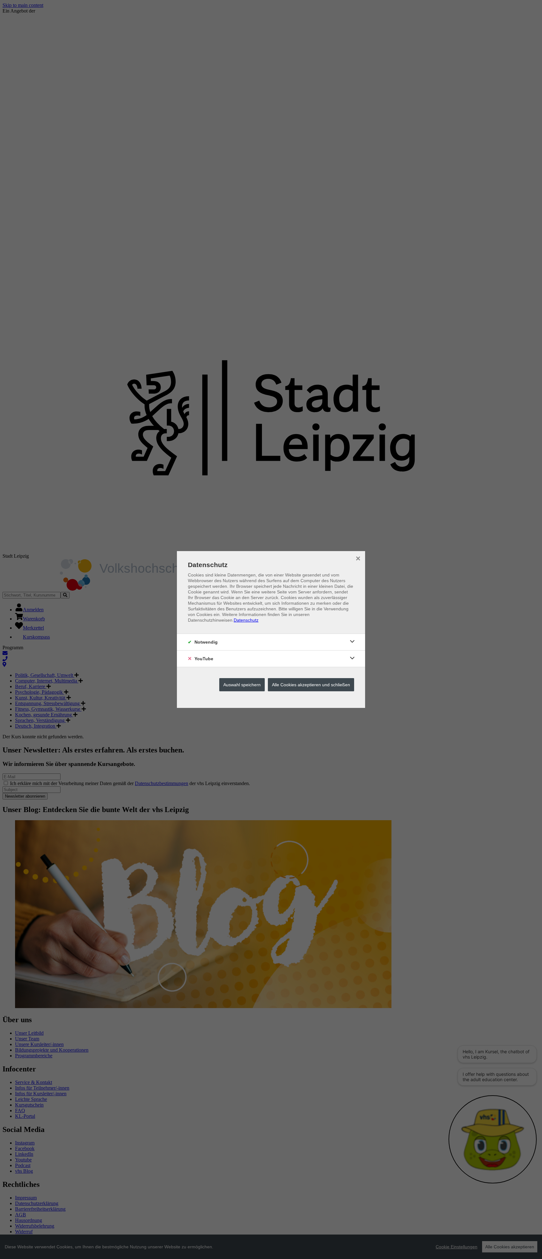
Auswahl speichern (242, 684)
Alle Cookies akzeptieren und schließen (311, 684)
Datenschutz (246, 620)
